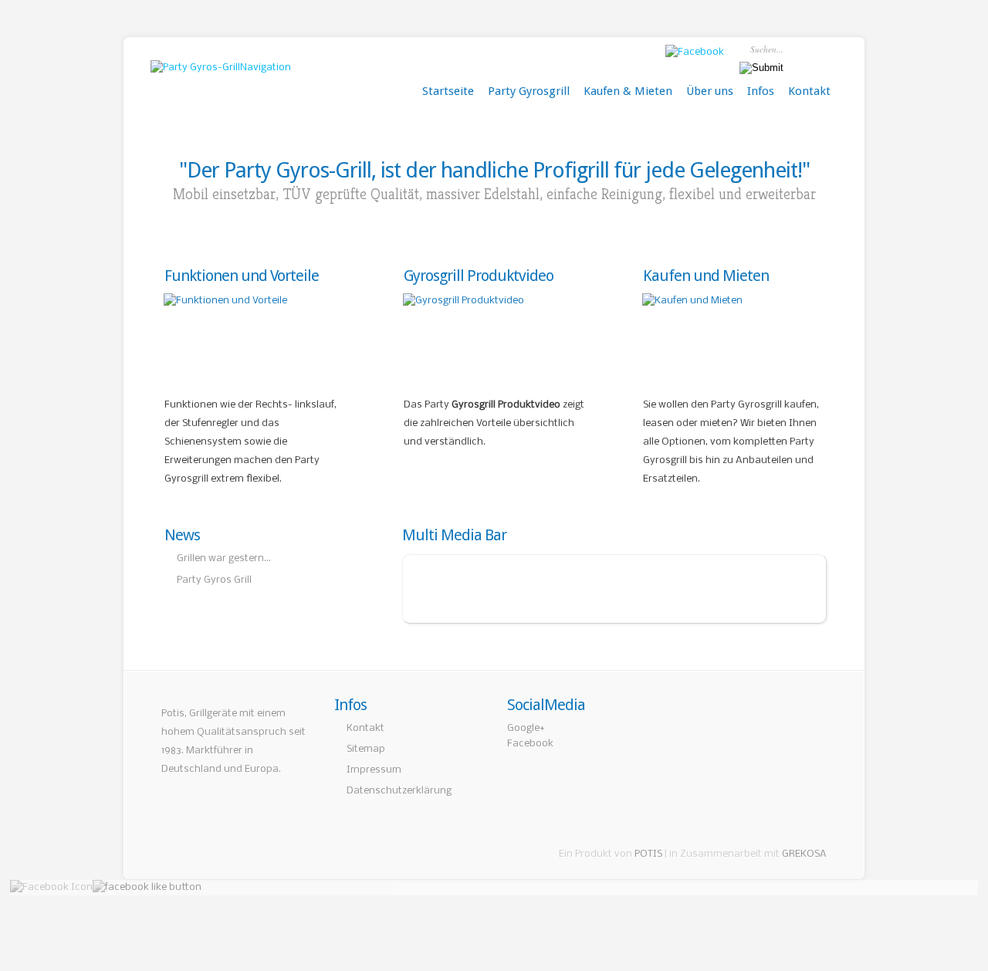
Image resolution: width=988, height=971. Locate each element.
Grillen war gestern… (224, 558)
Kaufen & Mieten (628, 91)
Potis (172, 714)
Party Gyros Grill (214, 580)
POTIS (648, 854)
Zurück (403, 588)
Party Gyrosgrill (529, 91)
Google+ (525, 728)
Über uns (709, 91)
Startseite (448, 91)
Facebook (530, 744)
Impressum (374, 770)
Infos (760, 91)
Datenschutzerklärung (399, 791)
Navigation (265, 68)
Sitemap (366, 749)
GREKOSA (804, 854)
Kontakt (809, 91)
